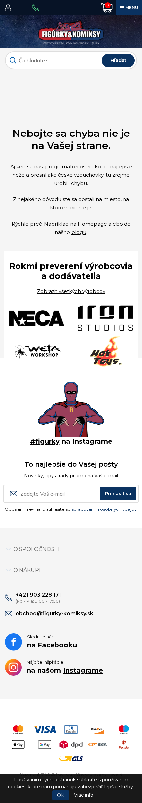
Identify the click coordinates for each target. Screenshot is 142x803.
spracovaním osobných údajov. (105, 509)
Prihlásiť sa (118, 493)
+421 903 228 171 (38, 595)
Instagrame (83, 670)
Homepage (92, 224)
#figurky (45, 441)
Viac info (83, 795)
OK (60, 795)
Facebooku (57, 645)
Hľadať (118, 60)
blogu (78, 232)
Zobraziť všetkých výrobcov (71, 291)
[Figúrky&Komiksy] (71, 31)
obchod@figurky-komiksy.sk (54, 613)
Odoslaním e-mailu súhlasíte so (71, 509)
